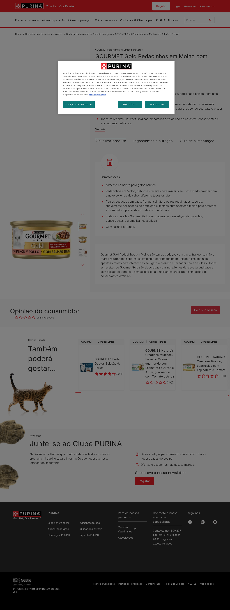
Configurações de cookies (79, 104)
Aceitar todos (157, 104)
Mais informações (97, 94)
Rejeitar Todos (130, 104)
